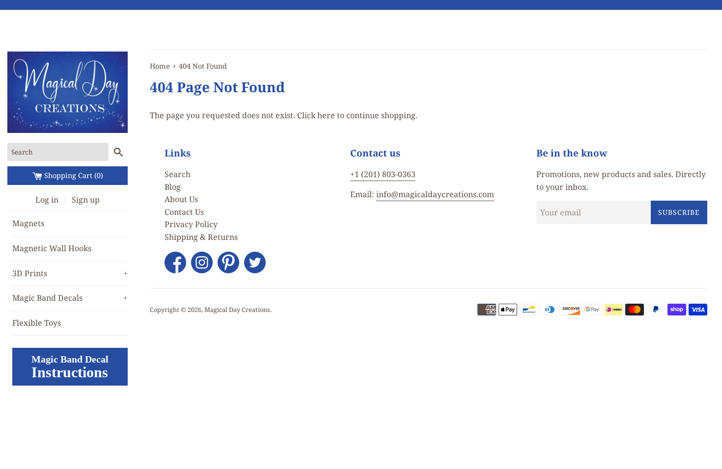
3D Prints (70, 273)
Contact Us (184, 212)
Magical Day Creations (237, 309)
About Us (181, 199)
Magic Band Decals (70, 297)
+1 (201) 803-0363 (383, 174)
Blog (173, 187)
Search (178, 174)
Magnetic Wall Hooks (51, 248)
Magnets (28, 223)
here (326, 115)
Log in (46, 199)
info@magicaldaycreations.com (435, 194)
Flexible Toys (36, 322)
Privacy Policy (191, 224)
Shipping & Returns (201, 237)
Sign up (86, 199)
